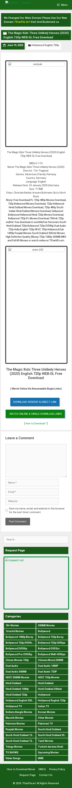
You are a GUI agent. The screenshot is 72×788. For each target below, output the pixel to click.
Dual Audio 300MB (16, 671)
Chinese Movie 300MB (50, 660)
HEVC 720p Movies (48, 677)
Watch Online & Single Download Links (35, 413)
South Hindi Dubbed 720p (20, 741)
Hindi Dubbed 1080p (17, 689)
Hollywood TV (14, 706)
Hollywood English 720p (45, 45)
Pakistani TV (45, 723)
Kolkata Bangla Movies (19, 712)
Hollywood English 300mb (20, 700)
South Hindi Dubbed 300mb (53, 735)
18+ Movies (12, 625)
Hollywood (44, 694)
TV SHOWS (12, 752)
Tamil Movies (45, 741)
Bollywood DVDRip (16, 648)
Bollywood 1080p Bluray (19, 637)
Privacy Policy (57, 769)
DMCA (42, 769)
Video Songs (13, 758)
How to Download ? (36, 423)
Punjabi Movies (14, 729)
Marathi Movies (15, 717)
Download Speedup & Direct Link (34, 402)
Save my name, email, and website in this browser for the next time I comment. (37, 510)
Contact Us (45, 775)
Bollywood (44, 631)
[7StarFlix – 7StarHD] (24, 4)
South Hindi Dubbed (49, 729)
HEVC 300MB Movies (17, 677)
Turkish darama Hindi (50, 746)
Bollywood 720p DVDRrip (20, 642)
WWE (41, 758)
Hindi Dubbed (13, 683)
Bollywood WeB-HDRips (51, 654)
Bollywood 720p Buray (50, 637)
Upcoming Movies (48, 752)
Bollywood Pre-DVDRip (19, 654)
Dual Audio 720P (47, 671)
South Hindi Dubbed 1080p (21, 735)
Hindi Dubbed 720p (16, 694)
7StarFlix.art (29, 783)
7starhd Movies (15, 631)
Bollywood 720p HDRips (51, 642)
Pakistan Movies (15, 723)
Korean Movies (46, 712)
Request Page (28, 775)
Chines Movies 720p (17, 660)
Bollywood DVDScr (49, 648)
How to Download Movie (21, 769)
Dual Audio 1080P (48, 665)
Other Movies (45, 717)
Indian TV (43, 706)
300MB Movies (46, 625)
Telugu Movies (14, 746)
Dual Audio (12, 665)
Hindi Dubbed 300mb (50, 689)
